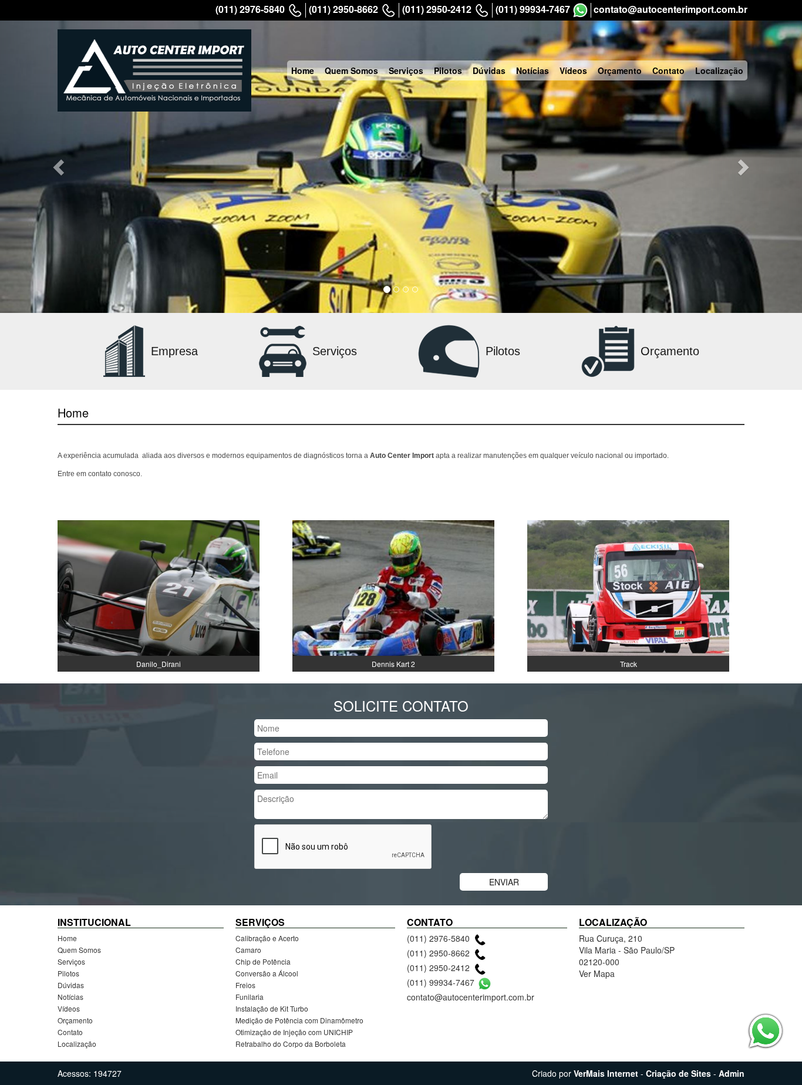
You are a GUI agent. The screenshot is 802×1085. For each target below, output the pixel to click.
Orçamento (620, 70)
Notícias (532, 70)
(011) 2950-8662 (343, 9)
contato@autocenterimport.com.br (670, 9)
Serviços (406, 70)
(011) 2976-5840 (250, 9)
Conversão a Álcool (266, 973)
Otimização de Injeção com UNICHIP (294, 1032)
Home (302, 70)
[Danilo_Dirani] (159, 595)
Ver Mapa (597, 973)
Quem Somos (351, 70)
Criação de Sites (678, 1073)
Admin (731, 1073)
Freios (245, 985)
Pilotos (448, 70)
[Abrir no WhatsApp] (580, 10)
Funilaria (249, 997)
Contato (668, 70)
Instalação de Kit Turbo (271, 1008)
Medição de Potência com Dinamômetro (299, 1020)
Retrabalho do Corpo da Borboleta (290, 1044)
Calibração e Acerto (267, 938)
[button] (60, 167)
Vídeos (573, 70)
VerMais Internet (606, 1073)
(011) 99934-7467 (533, 9)
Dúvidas (489, 70)
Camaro (248, 950)
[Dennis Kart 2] (393, 595)
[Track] (628, 595)
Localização (719, 70)
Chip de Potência (263, 961)
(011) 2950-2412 (436, 9)
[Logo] (154, 70)
